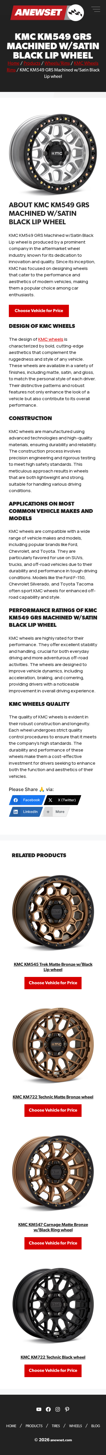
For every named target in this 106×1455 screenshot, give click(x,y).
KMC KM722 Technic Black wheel (53, 1357)
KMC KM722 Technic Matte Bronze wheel (53, 1097)
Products (32, 63)
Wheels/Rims (57, 63)
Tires (56, 1426)
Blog (95, 1426)
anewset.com (61, 1440)
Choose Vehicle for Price (39, 311)
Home (13, 63)
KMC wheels (50, 339)
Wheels (75, 1426)
